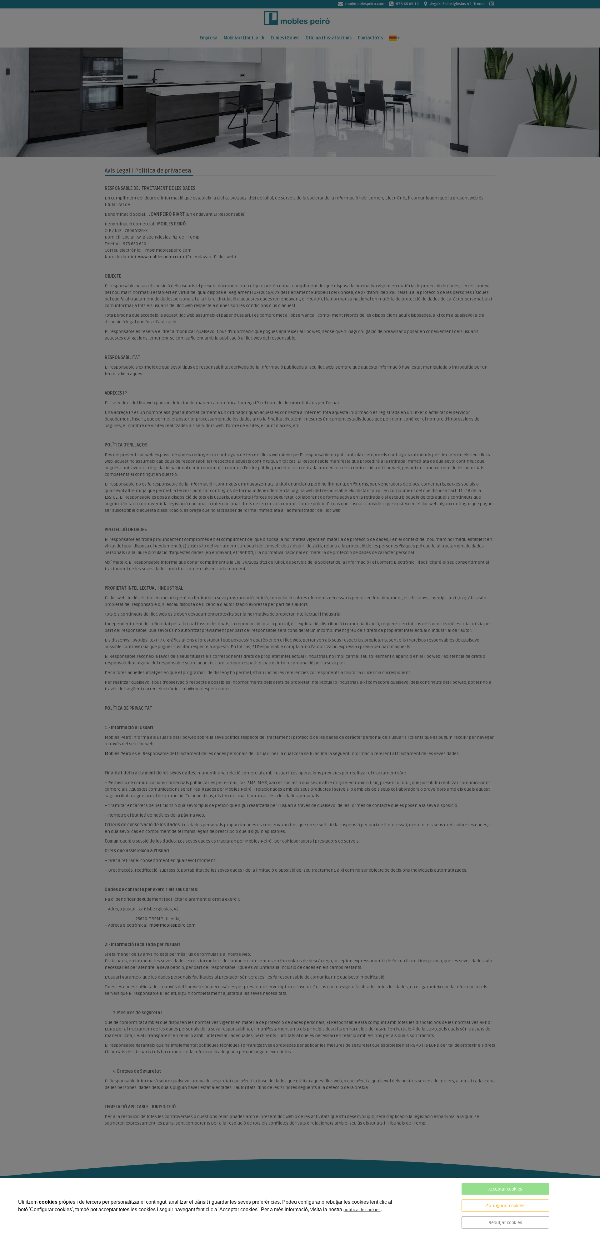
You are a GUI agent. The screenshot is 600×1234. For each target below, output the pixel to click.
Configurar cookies (505, 1205)
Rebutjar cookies (505, 1222)
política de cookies (362, 1209)
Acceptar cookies (505, 1189)
